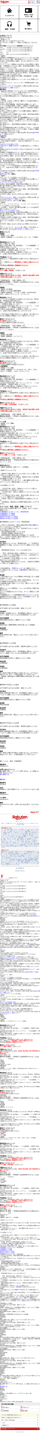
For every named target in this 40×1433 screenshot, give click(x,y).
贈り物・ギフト (16, 842)
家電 (12, 836)
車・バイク (20, 832)
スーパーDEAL (30, 823)
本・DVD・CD (22, 851)
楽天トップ (4, 823)
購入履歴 (33, 525)
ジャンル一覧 (15, 823)
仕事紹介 (22, 861)
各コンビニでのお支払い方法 (9, 210)
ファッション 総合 (5, 829)
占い (11, 863)
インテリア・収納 (16, 837)
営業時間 (22, 570)
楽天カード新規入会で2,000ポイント (11, 1417)
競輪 (23, 856)
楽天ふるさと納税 (28, 843)
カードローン (15, 857)
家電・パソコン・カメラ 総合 (17, 829)
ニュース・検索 (16, 861)
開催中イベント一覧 (14, 845)
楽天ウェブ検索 (31, 841)
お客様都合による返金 (7, 513)
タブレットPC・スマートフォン (15, 835)
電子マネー (30, 857)
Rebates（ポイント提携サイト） (20, 855)
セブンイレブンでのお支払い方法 (11, 182)
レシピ (6, 852)
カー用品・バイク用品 (28, 832)
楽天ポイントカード (32, 855)
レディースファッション (30, 829)
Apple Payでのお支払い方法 (9, 144)
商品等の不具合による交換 (9, 518)
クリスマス (31, 846)
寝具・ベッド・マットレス (27, 837)
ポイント (12, 841)
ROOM (36, 861)
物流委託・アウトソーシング (30, 853)
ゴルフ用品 (33, 840)
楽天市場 (3, 851)
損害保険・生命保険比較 (16, 859)
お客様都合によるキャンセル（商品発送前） (15, 512)
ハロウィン (21, 846)
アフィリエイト (28, 856)
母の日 (4, 846)
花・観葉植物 (28, 838)
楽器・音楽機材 (22, 836)
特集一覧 (9, 823)
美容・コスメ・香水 (12, 832)
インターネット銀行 (7, 861)
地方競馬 (20, 856)
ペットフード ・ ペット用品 (12, 840)
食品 (35, 832)
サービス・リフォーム (6, 837)
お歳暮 (26, 846)
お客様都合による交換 (7, 515)
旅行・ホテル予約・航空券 (12, 851)
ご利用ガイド (5, 1425)
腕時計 (28, 830)
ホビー (37, 836)
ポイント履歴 (28, 591)
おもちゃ (33, 836)
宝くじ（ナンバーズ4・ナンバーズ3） (27, 863)
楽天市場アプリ (22, 823)
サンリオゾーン (16, 843)
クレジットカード (23, 857)
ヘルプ (3, 1422)
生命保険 (25, 859)
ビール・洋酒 (21, 834)
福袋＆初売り (23, 845)
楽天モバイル (4, 862)
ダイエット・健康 (23, 831)
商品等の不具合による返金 (9, 517)
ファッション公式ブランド (27, 842)
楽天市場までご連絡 (6, 87)
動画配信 (8, 863)
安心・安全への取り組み (8, 1420)
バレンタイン (30, 845)
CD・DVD (15, 836)
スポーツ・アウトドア (25, 840)
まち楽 (21, 843)
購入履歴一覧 (4, 774)
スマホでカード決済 (7, 858)
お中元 (11, 846)
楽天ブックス (5, 841)
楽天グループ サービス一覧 (13, 864)
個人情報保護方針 (20, 868)
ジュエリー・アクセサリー (20, 830)
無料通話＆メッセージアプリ (30, 862)
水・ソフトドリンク (12, 834)
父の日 (7, 846)
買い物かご (6, 1407)
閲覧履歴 (6, 1410)
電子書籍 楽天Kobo (30, 851)
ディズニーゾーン (8, 843)
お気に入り (26, 1407)
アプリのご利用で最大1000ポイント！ (11, 1415)
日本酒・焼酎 (27, 834)
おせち (35, 846)
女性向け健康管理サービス (17, 853)
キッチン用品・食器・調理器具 (17, 838)
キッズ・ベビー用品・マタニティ (10, 831)
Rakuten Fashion (13, 856)
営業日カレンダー (18, 568)
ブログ (32, 861)
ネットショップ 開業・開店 (21, 841)
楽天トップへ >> (20, 821)
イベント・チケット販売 (24, 852)
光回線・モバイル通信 (28, 835)
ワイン (32, 834)
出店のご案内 (21, 824)
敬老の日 (16, 846)
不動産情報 (27, 861)
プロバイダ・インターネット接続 (15, 862)
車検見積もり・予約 (13, 852)
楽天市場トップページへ (8, 1429)
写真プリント (33, 852)
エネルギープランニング (18, 858)
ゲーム (28, 836)
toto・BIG (15, 863)
